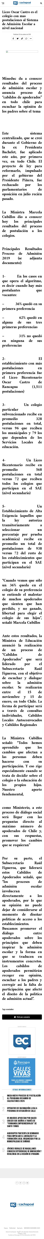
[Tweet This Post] (18, 39)
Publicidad (12, 1228)
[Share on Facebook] (13, 39)
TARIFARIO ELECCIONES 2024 (32, 1228)
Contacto (19, 1228)
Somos (6, 1228)
